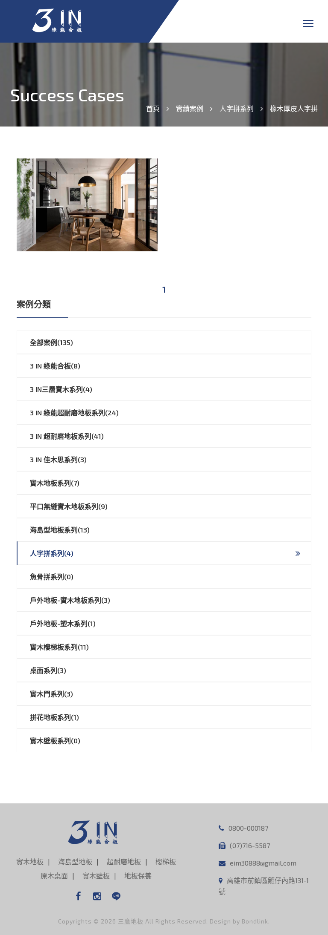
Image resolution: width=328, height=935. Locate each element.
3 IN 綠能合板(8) (55, 366)
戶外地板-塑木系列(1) (63, 623)
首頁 (153, 108)
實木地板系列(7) (54, 483)
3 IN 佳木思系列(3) (58, 459)
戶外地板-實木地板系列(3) (70, 600)
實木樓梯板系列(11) (59, 647)
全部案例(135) (51, 342)
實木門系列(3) (51, 694)
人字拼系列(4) (51, 553)
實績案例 (189, 108)
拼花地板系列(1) (54, 717)
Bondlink (255, 921)
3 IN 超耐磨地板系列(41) (67, 436)
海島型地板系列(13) (60, 530)
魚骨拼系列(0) (51, 577)
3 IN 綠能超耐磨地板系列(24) (74, 413)
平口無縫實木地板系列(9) (69, 506)
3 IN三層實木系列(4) (61, 389)
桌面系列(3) (48, 670)
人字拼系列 (237, 108)
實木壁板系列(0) (55, 740)
